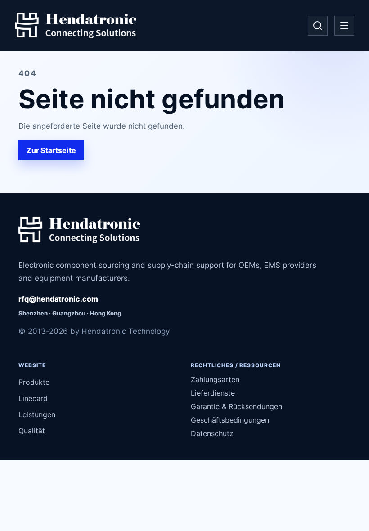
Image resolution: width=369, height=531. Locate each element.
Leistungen (36, 414)
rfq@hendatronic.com (58, 298)
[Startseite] (75, 26)
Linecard (33, 398)
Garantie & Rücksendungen (236, 406)
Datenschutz (212, 433)
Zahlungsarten (215, 379)
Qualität (31, 430)
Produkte (34, 382)
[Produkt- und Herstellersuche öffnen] (318, 26)
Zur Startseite (51, 150)
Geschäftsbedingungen (230, 419)
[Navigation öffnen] (344, 26)
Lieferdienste (213, 392)
